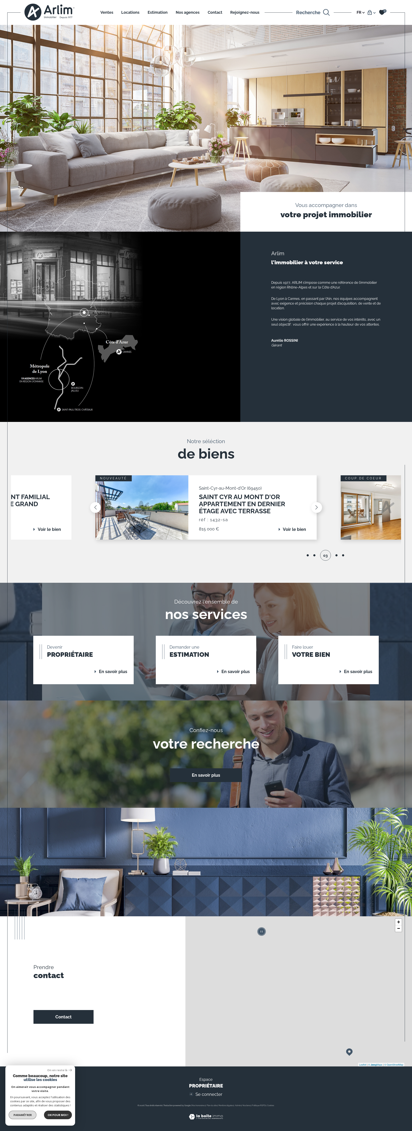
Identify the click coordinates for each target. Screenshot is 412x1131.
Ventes (106, 12)
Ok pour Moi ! (58, 1115)
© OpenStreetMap (393, 1064)
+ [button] (398, 922)
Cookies (270, 1105)
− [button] (398, 928)
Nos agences (188, 12)
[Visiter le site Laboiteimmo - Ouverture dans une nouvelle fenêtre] (206, 1122)
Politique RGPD (258, 1105)
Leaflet (362, 1064)
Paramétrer (23, 1115)
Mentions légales (225, 1105)
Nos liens (246, 1105)
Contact (215, 12)
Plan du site (212, 1105)
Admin (238, 1105)
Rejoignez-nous (244, 12)
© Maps (375, 1064)
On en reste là (57, 1070)
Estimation (158, 12)
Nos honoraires (198, 1105)
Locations (130, 12)
